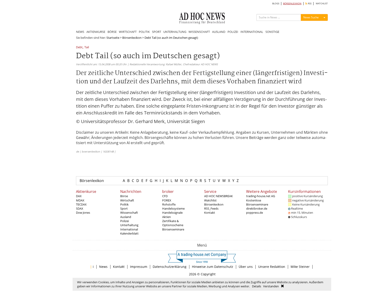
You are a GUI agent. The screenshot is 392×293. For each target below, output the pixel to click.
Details (256, 286)
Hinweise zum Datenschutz (212, 266)
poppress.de (254, 213)
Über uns (246, 266)
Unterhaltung (129, 225)
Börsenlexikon (132, 38)
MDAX (80, 200)
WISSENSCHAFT (199, 32)
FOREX (166, 200)
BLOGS (275, 3)
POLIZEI (233, 32)
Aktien (166, 217)
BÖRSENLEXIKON (292, 3)
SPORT (156, 32)
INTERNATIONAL (251, 32)
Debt (79, 47)
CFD (165, 196)
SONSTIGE (272, 32)
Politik (124, 204)
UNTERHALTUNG (174, 32)
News (103, 266)
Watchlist (210, 200)
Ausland (125, 217)
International (129, 229)
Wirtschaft (127, 200)
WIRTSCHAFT (128, 32)
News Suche (311, 17)
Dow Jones (83, 213)
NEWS (80, 32)
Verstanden (271, 286)
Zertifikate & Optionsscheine (172, 223)
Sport (124, 208)
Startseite (112, 38)
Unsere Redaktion (271, 266)
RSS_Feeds (211, 208)
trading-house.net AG (260, 196)
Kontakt (209, 213)
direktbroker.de (256, 208)
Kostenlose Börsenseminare (257, 202)
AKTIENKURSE (95, 32)
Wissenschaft (129, 213)
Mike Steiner (300, 266)
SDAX (79, 208)
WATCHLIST (322, 3)
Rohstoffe (169, 204)
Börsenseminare (173, 229)
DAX (79, 196)
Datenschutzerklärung (169, 266)
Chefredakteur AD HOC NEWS (200, 64)
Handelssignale (172, 213)
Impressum (138, 266)
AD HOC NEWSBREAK (218, 196)
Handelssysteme (173, 208)
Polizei (124, 221)
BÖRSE (112, 32)
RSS (309, 3)
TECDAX (81, 204)
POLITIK (144, 32)
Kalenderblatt (129, 233)
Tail (86, 47)
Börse (124, 196)
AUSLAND (218, 32)
